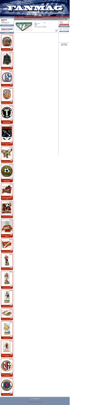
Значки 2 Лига (4, 19)
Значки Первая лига (5, 23)
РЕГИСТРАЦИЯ (54, 17)
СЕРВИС (67, 17)
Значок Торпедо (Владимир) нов (6, 122)
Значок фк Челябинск (36, 19)
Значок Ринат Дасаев (6, 306)
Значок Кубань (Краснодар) (7, 180)
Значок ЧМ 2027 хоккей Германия (7, 355)
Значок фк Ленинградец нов (7, 144)
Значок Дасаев (7, 337)
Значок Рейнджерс (7, 394)
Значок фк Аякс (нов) (7, 49)
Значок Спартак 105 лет (7, 251)
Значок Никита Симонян (7, 268)
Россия (15, 17)
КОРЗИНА (61, 17)
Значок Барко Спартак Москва (7, 236)
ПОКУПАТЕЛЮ (46, 17)
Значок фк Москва (7, 216)
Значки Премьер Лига (5, 22)
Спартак (2, 21)
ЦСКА (2, 20)
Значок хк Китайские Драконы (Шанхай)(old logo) (7, 198)
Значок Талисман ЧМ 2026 (7, 161)
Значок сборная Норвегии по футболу (7, 375)
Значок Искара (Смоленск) (7, 102)
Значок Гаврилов (7, 287)
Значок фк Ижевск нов (7, 68)
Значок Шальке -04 (7, 85)
